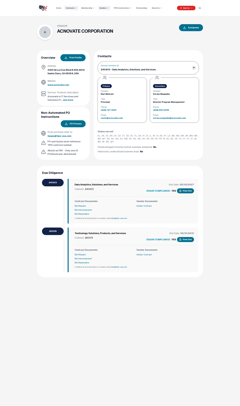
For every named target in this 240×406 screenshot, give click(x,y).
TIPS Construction (121, 8)
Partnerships (141, 8)
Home (58, 8)
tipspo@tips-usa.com (59, 136)
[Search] (200, 8)
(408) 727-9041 (108, 110)
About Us (156, 8)
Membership (86, 8)
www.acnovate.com (58, 85)
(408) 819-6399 (161, 110)
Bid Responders (82, 214)
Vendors (102, 8)
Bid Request (80, 206)
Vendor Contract (144, 206)
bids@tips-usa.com (119, 218)
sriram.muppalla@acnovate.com (169, 118)
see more (68, 100)
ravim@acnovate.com (112, 118)
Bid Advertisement (83, 210)
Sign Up (186, 8)
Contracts (70, 8)
